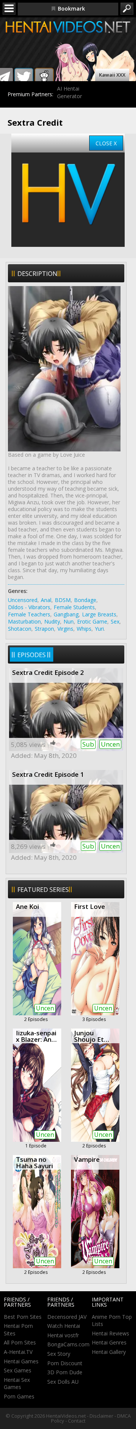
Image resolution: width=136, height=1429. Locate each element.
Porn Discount (64, 1363)
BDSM (63, 600)
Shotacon (19, 628)
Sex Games (17, 1370)
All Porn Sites (20, 1342)
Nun (68, 621)
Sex (115, 621)
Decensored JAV (67, 1316)
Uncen (110, 744)
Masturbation (24, 621)
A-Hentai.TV (18, 1351)
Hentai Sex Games (17, 1383)
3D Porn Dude (64, 1372)
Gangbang (66, 614)
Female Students (74, 607)
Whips (84, 628)
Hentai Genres (109, 1342)
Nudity (52, 621)
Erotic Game (92, 621)
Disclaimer (101, 1415)
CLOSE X (106, 143)
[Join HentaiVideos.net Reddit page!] (44, 77)
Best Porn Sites (23, 1316)
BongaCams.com (68, 1344)
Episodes (31, 655)
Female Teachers (29, 614)
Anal (46, 600)
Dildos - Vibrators (29, 607)
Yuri (99, 628)
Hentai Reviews (110, 1333)
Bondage (85, 600)
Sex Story (58, 1353)
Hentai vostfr (63, 1335)
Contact (76, 1420)
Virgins (65, 628)
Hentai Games (21, 1361)
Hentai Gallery (109, 1351)
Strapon (44, 628)
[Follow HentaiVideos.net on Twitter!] (23, 77)
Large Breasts (99, 614)
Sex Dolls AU (63, 1381)
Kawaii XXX (112, 74)
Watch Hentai (63, 1325)
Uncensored (22, 600)
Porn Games (19, 1396)
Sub (88, 744)
